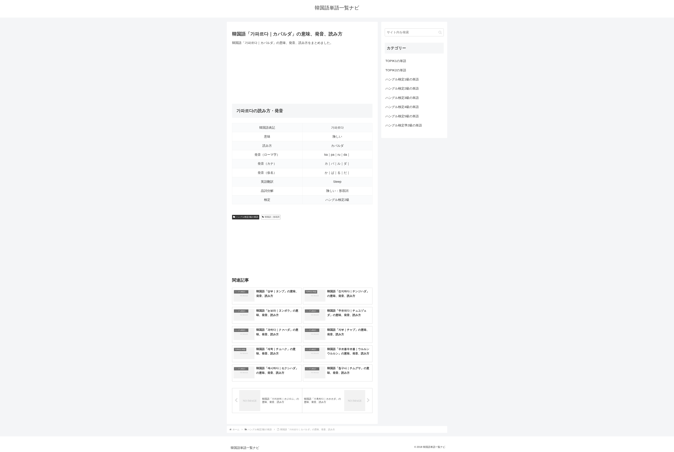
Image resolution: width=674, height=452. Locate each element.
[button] (440, 32)
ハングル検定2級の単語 (247, 217)
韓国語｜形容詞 (272, 217)
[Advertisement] (302, 74)
